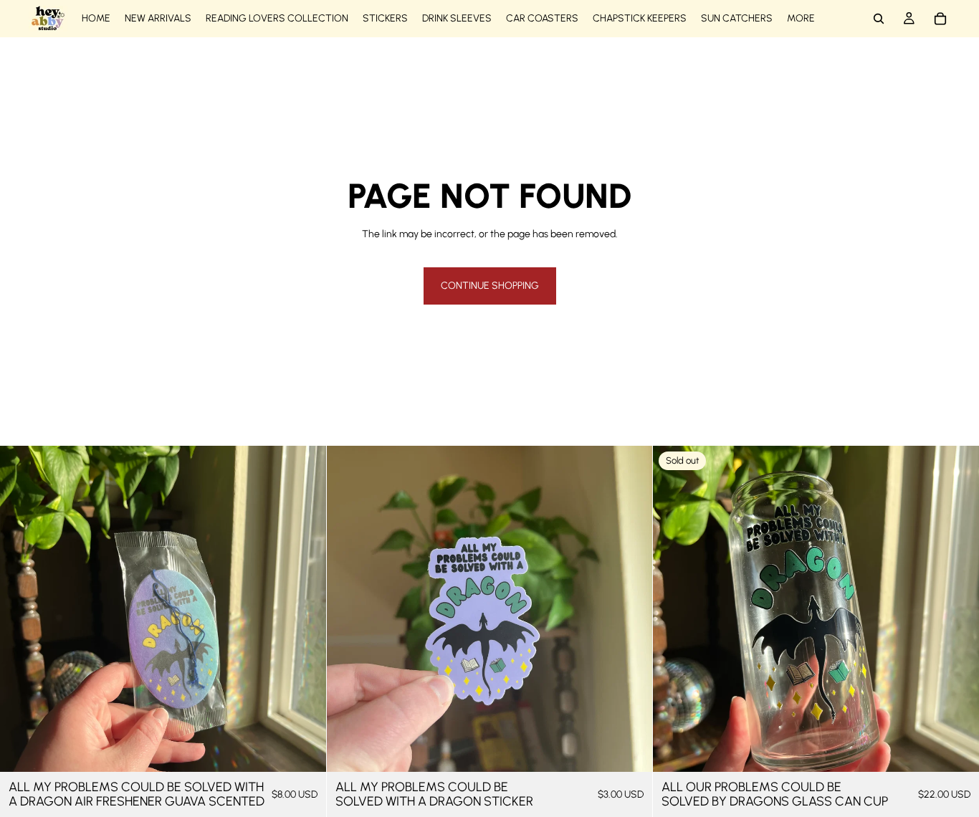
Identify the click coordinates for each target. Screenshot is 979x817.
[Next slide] (957, 609)
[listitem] (801, 18)
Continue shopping (490, 286)
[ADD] (304, 750)
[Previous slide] (674, 609)
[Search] (878, 18)
